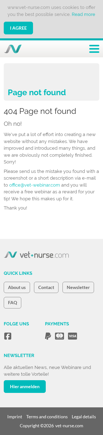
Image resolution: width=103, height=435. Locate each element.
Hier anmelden (25, 386)
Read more (83, 14)
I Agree (18, 28)
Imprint (14, 416)
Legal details (84, 416)
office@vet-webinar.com (34, 185)
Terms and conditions (47, 416)
